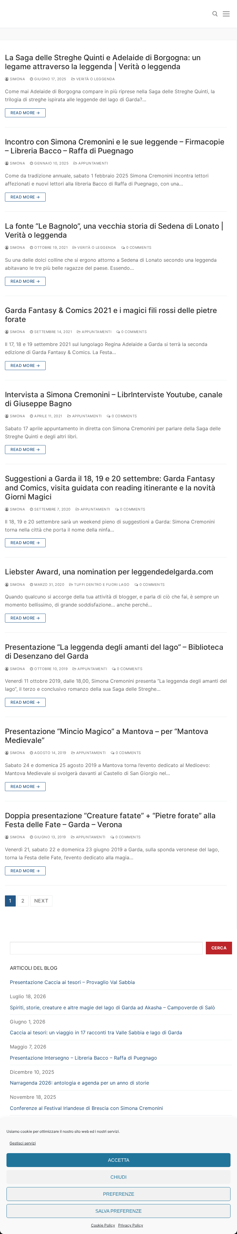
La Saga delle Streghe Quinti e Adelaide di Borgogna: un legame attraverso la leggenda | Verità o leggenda (103, 62)
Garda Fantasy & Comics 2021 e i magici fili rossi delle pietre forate (111, 315)
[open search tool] (215, 14)
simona (17, 79)
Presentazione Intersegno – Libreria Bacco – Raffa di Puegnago (83, 1058)
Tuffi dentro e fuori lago (101, 584)
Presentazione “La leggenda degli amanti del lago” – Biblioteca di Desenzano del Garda (114, 652)
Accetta (118, 1160)
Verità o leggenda (95, 79)
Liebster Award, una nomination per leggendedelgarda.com (109, 571)
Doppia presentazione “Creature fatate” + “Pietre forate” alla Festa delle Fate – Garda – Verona (110, 820)
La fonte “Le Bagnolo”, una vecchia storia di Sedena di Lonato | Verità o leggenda (114, 231)
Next (41, 901)
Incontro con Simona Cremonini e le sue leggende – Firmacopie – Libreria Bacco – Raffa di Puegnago (114, 146)
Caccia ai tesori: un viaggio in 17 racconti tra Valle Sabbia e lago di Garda (96, 1032)
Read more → (25, 112)
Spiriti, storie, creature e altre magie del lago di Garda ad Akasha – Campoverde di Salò (112, 1007)
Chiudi (118, 1177)
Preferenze (118, 1194)
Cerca (219, 947)
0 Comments (138, 247)
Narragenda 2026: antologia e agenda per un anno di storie (79, 1083)
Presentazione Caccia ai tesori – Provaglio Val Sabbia (72, 982)
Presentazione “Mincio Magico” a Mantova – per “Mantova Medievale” (106, 736)
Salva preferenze (118, 1211)
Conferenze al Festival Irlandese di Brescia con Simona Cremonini (86, 1108)
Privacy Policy (130, 1225)
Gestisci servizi (23, 1143)
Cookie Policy (103, 1225)
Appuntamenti (92, 163)
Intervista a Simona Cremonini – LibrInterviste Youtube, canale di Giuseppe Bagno (113, 399)
